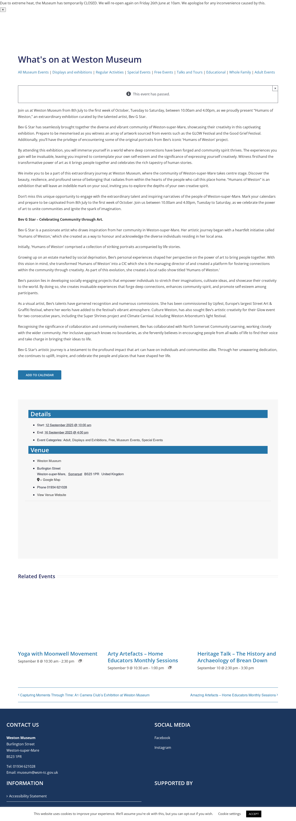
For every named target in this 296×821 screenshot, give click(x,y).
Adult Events (265, 72)
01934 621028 (24, 766)
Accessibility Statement (28, 796)
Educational (216, 72)
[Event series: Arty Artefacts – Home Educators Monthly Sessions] (169, 667)
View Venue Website (51, 494)
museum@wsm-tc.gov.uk (37, 772)
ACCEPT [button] (254, 814)
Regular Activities (110, 72)
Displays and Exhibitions (89, 439)
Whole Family (240, 72)
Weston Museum (49, 460)
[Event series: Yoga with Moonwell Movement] (80, 660)
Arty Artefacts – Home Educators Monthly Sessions (143, 657)
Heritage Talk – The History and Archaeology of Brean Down (236, 657)
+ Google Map (50, 479)
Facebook (162, 737)
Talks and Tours (190, 72)
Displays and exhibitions (72, 72)
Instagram (163, 747)
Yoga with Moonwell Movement (58, 653)
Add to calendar (40, 375)
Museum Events (128, 439)
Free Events (163, 72)
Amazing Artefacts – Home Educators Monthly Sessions (233, 694)
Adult (66, 439)
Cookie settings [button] (229, 813)
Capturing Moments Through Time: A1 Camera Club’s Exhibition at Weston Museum (85, 694)
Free (112, 439)
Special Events (139, 72)
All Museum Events (33, 72)
